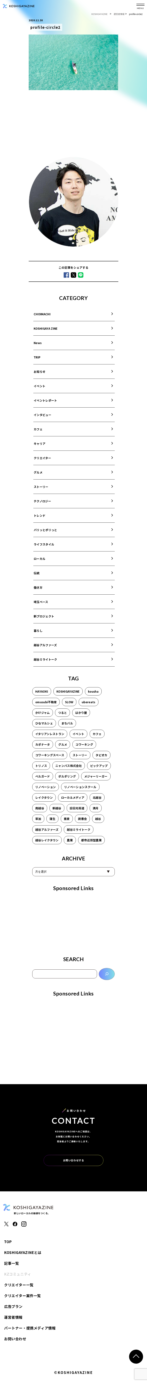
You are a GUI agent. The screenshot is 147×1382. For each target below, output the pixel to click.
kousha (93, 691)
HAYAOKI (41, 691)
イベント (39, 386)
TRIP (37, 357)
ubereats (88, 702)
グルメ (38, 472)
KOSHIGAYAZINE (68, 691)
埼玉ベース (41, 602)
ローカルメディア (72, 797)
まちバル (67, 723)
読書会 (82, 819)
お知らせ (39, 371)
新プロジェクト (44, 616)
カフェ (38, 429)
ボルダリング (67, 776)
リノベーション (45, 787)
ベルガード (42, 776)
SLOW (69, 702)
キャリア (39, 443)
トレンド (39, 515)
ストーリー (41, 487)
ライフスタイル (44, 544)
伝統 (37, 573)
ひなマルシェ (44, 723)
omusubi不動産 (46, 702)
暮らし (38, 630)
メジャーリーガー (96, 776)
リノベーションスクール (80, 787)
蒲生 (52, 819)
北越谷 (97, 797)
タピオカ (101, 755)
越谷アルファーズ (45, 645)
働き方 (38, 587)
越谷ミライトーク (45, 659)
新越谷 (57, 808)
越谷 (98, 819)
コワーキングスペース (49, 755)
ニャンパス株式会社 (68, 765)
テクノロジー (42, 501)
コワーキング (84, 744)
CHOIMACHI (42, 314)
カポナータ (42, 744)
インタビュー (42, 415)
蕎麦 (67, 819)
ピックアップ (99, 765)
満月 (96, 808)
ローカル (39, 558)
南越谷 (39, 808)
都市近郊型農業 (91, 840)
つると (62, 712)
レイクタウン (44, 797)
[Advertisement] (73, 124)
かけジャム (42, 712)
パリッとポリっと (45, 530)
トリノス (41, 765)
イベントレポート (45, 400)
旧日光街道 (77, 808)
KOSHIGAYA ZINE (46, 328)
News (38, 343)
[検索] (107, 974)
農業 (70, 840)
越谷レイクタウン (47, 840)
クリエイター (42, 458)
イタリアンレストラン (49, 734)
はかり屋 (81, 712)
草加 (38, 819)
